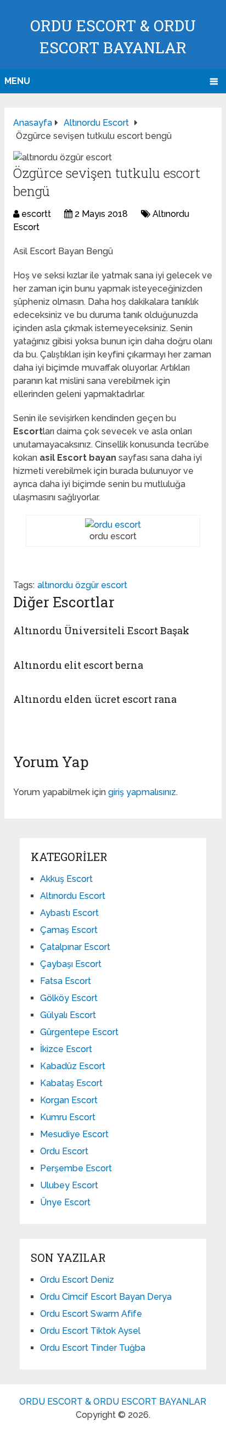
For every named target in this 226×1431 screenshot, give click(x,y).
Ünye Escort (65, 1202)
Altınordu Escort (72, 896)
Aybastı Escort (69, 913)
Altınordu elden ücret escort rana (95, 699)
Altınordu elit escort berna (78, 665)
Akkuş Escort (66, 879)
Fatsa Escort (65, 981)
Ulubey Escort (69, 1185)
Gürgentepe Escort (79, 1032)
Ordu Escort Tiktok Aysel (90, 1331)
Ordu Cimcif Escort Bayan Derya (106, 1297)
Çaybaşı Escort (70, 964)
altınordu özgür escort (82, 585)
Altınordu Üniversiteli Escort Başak (101, 630)
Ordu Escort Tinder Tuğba (92, 1348)
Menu (17, 81)
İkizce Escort (66, 1049)
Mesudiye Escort (74, 1134)
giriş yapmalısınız (142, 792)
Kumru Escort (67, 1117)
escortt (36, 214)
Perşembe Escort (76, 1168)
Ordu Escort (64, 1151)
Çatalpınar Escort (75, 947)
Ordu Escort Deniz (77, 1280)
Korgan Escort (69, 1100)
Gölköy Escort (69, 998)
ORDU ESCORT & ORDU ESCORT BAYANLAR (112, 1401)
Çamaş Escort (69, 930)
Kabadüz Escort (72, 1066)
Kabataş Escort (71, 1083)
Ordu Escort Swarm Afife (91, 1314)
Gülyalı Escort (68, 1015)
